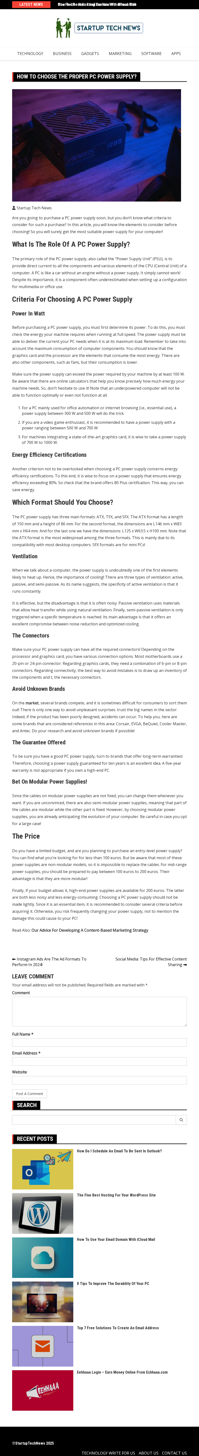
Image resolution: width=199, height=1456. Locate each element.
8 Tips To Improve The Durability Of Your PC (113, 1283)
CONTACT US (174, 1453)
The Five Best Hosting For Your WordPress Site (97, 4)
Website (19, 1072)
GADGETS (90, 53)
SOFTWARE (151, 53)
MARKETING (120, 53)
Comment (21, 992)
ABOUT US (148, 1453)
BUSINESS (62, 53)
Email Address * (26, 1053)
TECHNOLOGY (30, 53)
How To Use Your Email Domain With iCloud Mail (116, 1239)
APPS (176, 53)
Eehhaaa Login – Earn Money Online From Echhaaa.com (122, 1372)
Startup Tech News (34, 208)
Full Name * (22, 1034)
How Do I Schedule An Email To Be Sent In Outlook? (119, 1151)
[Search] (181, 1120)
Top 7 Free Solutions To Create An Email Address (118, 1328)
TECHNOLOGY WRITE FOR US (108, 1453)
